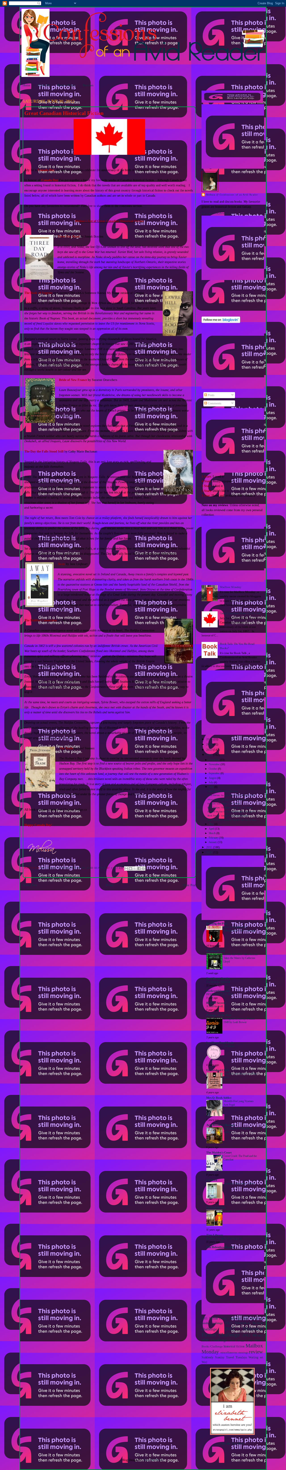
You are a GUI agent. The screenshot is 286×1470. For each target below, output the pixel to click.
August (213, 778)
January (213, 842)
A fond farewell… (215, 1006)
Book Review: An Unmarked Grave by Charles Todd (231, 795)
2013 (209, 749)
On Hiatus (228, 1046)
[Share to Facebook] (139, 868)
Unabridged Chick (217, 1070)
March (212, 833)
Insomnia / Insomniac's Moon (239, 1183)
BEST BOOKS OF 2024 (219, 994)
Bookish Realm (215, 1207)
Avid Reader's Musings (220, 1125)
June (211, 787)
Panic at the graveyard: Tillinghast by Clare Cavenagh (239, 928)
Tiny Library (214, 1235)
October (213, 768)
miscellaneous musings (234, 1352)
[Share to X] (134, 868)
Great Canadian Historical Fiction (240, 613)
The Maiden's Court (218, 1152)
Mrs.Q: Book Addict (218, 1097)
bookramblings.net (218, 990)
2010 (209, 852)
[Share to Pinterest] (143, 868)
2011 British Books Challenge (221, 1318)
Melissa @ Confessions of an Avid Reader (232, 194)
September (215, 773)
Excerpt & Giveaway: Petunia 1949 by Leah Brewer (239, 1020)
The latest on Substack (218, 982)
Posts (210, 395)
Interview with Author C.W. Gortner (224, 803)
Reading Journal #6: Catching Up (224, 1238)
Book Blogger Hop (241, 1340)
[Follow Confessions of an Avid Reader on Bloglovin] (221, 322)
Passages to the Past (218, 1015)
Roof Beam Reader (218, 978)
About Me (43, 85)
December (214, 759)
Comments (214, 403)
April (212, 828)
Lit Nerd (211, 1180)
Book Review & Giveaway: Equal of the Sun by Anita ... (233, 820)
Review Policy (66, 85)
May (211, 824)
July (211, 782)
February (214, 837)
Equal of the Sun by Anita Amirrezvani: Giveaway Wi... (233, 811)
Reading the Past (216, 923)
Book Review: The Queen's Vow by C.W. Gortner (230, 807)
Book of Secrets (216, 1003)
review (256, 1352)
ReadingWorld (215, 951)
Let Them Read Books (220, 1042)
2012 (209, 754)
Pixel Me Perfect (153, 1460)
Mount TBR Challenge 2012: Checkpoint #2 (228, 799)
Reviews (88, 85)
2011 (209, 847)
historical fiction (234, 1346)
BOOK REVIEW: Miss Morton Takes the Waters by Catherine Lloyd (240, 958)
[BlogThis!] (130, 868)
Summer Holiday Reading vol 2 (240, 1211)
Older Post (189, 885)
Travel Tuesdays (236, 1357)
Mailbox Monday (230, 587)
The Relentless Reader (220, 1247)
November (215, 764)
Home (26, 85)
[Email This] (126, 868)
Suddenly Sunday (213, 1357)
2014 (209, 744)
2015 (209, 739)
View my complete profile (218, 213)
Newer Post (30, 885)
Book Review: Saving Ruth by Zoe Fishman (228, 815)
